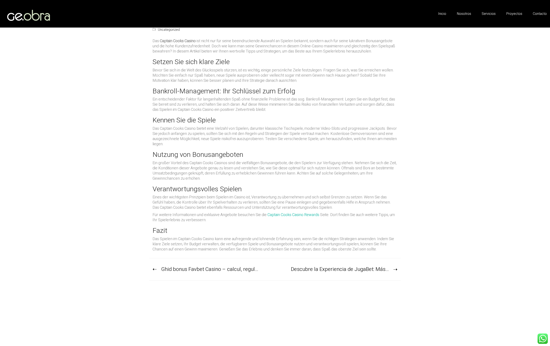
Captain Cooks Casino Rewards (293, 215)
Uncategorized (169, 30)
